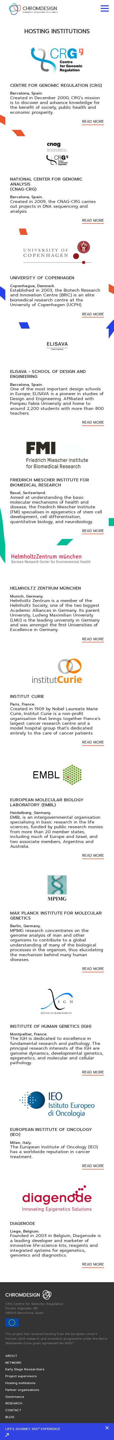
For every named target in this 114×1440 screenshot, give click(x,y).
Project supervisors (21, 1376)
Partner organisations (22, 1389)
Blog (9, 1417)
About (11, 1355)
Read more (93, 122)
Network (13, 1362)
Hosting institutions (20, 1383)
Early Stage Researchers (25, 1369)
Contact (13, 1410)
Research (13, 1403)
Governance (14, 1396)
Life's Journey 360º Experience (32, 1429)
